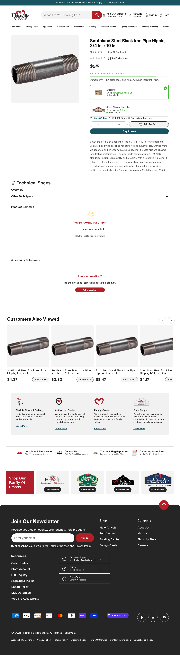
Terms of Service (59, 546)
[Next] (171, 320)
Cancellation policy (143, 640)
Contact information (120, 640)
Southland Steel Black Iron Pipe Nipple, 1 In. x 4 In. (27, 372)
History (142, 533)
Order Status (19, 563)
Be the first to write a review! (90, 236)
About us (144, 527)
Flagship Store (147, 539)
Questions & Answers (25, 260)
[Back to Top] (164, 505)
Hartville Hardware (35, 632)
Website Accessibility (25, 598)
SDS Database (21, 592)
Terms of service (98, 640)
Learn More (22, 426)
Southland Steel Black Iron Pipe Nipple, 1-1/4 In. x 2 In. (71, 372)
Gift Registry (19, 575)
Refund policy (61, 640)
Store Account (20, 569)
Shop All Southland (116, 52)
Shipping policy (78, 640)
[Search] (97, 15)
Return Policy (20, 587)
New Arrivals (108, 527)
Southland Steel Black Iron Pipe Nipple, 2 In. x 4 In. (115, 372)
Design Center (109, 545)
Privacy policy (43, 640)
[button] (16, 26)
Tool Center (107, 533)
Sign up (84, 537)
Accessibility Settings (22, 640)
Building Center (110, 539)
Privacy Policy (83, 546)
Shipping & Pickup (23, 581)
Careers (143, 545)
